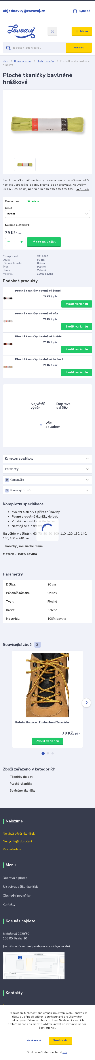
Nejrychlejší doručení (17, 841)
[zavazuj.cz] (34, 965)
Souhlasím (60, 1040)
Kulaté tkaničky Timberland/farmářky (42, 722)
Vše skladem (12, 849)
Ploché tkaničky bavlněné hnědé (38, 336)
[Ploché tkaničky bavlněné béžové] (8, 367)
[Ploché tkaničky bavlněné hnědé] (8, 344)
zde (65, 1052)
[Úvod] (21, 31)
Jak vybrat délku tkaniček (20, 887)
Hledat (79, 47)
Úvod (5, 61)
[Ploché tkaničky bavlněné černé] (8, 298)
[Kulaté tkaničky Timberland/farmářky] (47, 685)
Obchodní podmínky (16, 895)
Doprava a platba (15, 878)
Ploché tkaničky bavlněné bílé (37, 313)
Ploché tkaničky (45, 61)
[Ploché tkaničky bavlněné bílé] (8, 321)
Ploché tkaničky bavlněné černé (38, 290)
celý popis (82, 189)
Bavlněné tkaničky (22, 791)
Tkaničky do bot (22, 61)
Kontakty (9, 904)
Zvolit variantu (76, 304)
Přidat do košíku (44, 242)
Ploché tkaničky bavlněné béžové (39, 359)
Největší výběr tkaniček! (19, 834)
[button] (43, 753)
